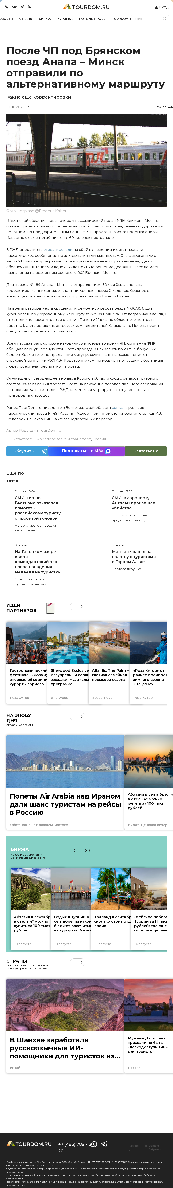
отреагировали (58, 249)
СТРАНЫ (26, 19)
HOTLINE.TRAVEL (92, 19)
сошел (117, 407)
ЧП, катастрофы (20, 439)
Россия (99, 439)
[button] (74, 606)
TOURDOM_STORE (126, 19)
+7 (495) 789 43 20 (74, 1147)
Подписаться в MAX (82, 451)
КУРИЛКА (65, 19)
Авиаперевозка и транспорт (64, 439)
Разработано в (144, 1147)
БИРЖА (45, 19)
